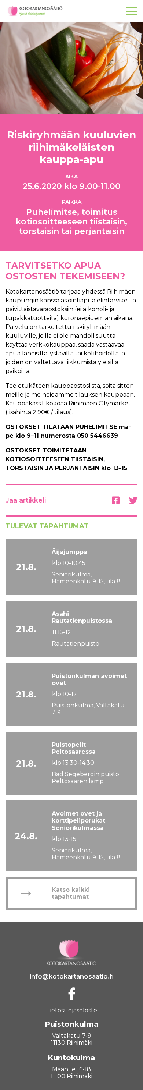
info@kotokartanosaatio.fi (72, 976)
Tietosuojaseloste (71, 1010)
